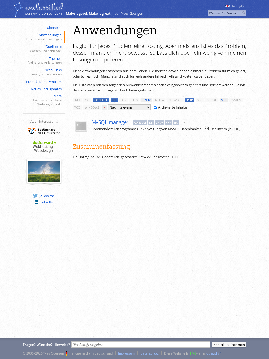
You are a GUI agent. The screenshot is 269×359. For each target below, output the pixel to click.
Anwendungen (44, 37)
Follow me (47, 195)
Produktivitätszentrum (44, 81)
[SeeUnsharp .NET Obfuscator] (44, 136)
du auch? (212, 353)
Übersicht (54, 27)
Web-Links (46, 72)
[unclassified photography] (44, 180)
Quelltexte (45, 48)
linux (146, 100)
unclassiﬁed (44, 7)
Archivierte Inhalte (172, 107)
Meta (47, 100)
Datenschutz (149, 353)
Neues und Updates (46, 88)
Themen (45, 60)
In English (239, 6)
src (223, 100)
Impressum (126, 353)
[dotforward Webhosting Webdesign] (44, 153)
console (101, 100)
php (190, 100)
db (114, 100)
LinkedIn (46, 202)
